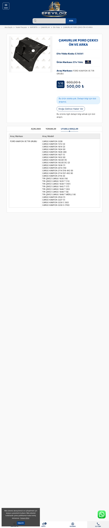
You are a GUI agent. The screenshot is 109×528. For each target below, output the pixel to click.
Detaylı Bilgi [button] (24, 518)
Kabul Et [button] (21, 523)
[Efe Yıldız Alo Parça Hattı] (102, 514)
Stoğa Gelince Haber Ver (70, 108)
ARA (71, 21)
